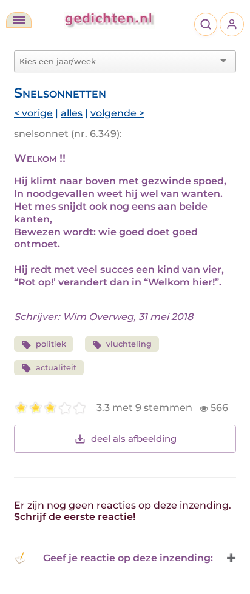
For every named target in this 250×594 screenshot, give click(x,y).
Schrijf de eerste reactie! (74, 516)
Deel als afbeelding (134, 438)
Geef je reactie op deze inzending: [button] (128, 558)
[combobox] (117, 61)
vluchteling (129, 344)
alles (72, 113)
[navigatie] (19, 20)
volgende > (117, 113)
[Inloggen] (232, 24)
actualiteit (56, 367)
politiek (51, 344)
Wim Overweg (97, 316)
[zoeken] (205, 24)
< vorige (33, 113)
